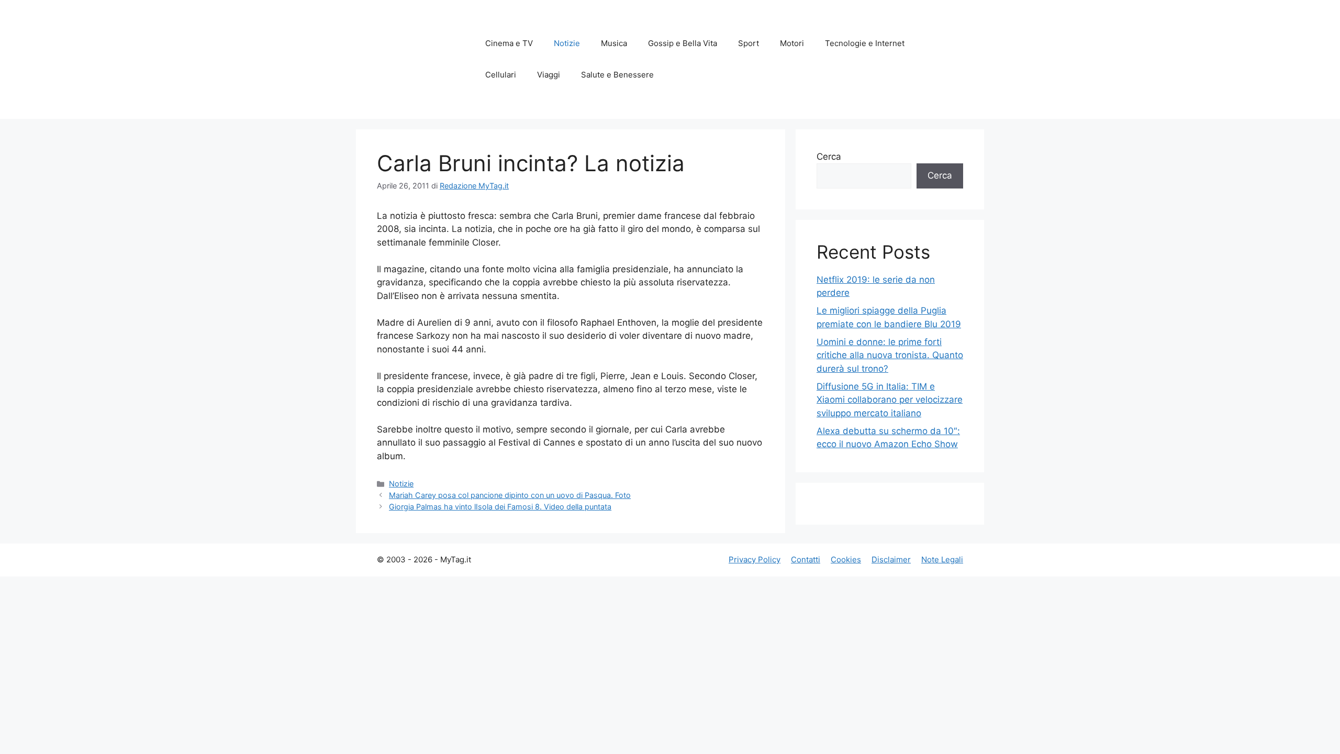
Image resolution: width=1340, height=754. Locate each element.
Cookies (846, 559)
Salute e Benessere (617, 75)
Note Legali (942, 559)
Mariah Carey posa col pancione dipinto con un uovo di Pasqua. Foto (510, 495)
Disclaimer (891, 559)
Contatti (805, 559)
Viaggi (548, 75)
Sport (748, 43)
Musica (614, 43)
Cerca (829, 156)
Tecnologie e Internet (864, 43)
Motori (792, 43)
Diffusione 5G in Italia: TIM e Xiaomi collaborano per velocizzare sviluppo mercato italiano (890, 399)
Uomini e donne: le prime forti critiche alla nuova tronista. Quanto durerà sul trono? (890, 355)
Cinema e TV (509, 43)
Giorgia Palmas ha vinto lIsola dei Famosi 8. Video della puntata (500, 506)
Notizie (567, 43)
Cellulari (500, 75)
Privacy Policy (754, 559)
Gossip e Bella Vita (682, 43)
